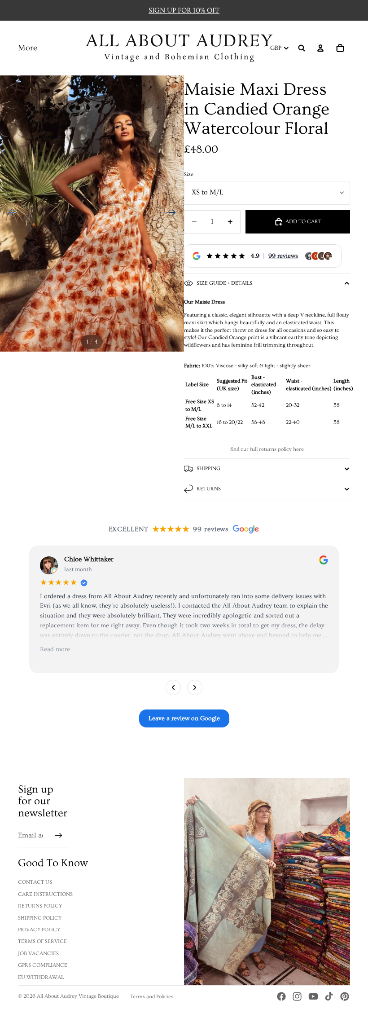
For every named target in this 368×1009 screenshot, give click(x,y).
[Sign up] (59, 836)
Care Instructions (45, 894)
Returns (209, 489)
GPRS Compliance (42, 965)
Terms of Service (42, 941)
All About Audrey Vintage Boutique (78, 996)
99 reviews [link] (283, 256)
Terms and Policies (151, 997)
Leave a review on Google (184, 718)
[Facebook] (281, 996)
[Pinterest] (344, 996)
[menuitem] (27, 48)
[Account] (320, 48)
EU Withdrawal (41, 977)
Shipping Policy (39, 918)
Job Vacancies (38, 953)
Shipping (208, 468)
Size (188, 174)
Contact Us (35, 882)
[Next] (194, 687)
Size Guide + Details (224, 283)
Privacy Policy (39, 930)
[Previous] (173, 687)
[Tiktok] (329, 996)
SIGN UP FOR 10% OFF (184, 10)
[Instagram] (297, 996)
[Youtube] (313, 996)
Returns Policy (40, 906)
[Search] (301, 48)
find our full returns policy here (267, 449)
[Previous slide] (10, 214)
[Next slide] (174, 214)
